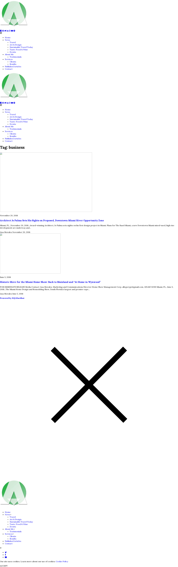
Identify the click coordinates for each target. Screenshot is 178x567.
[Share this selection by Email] (6, 557)
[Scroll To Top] (1, 548)
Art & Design (15, 45)
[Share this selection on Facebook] (5, 554)
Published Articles (13, 66)
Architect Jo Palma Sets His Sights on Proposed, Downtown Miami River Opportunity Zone (52, 220)
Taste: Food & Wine (19, 49)
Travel (13, 42)
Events (13, 52)
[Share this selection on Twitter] (6, 552)
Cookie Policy (62, 561)
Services (9, 59)
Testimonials (16, 57)
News (7, 40)
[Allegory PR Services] (14, 28)
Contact (8, 69)
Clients (13, 61)
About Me (9, 54)
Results (13, 64)
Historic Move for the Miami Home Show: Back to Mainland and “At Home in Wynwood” (50, 282)
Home (8, 37)
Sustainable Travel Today (21, 47)
